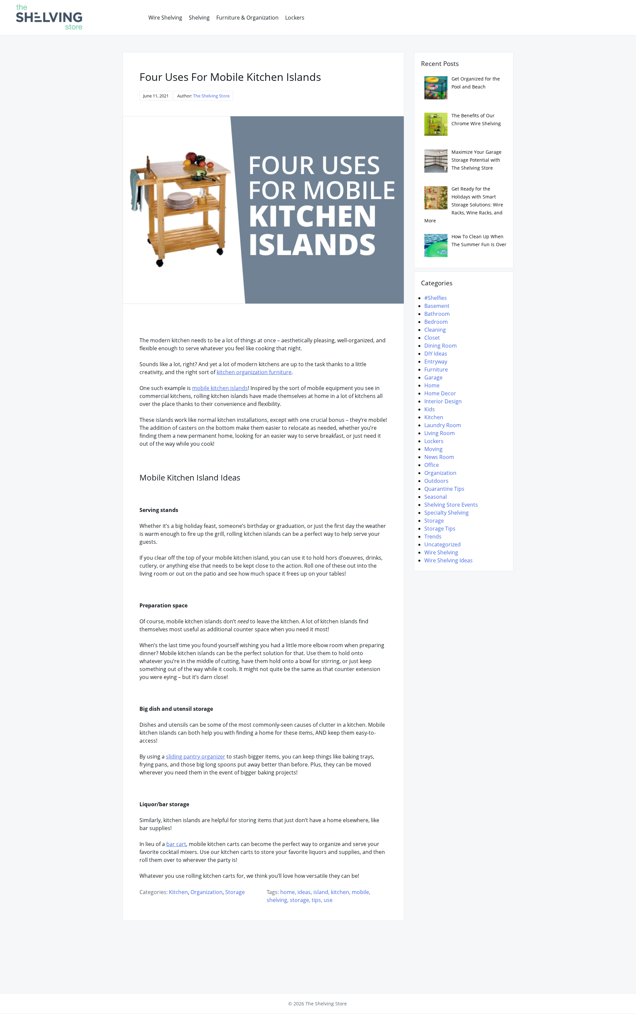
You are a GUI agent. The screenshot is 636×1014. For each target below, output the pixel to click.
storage (299, 900)
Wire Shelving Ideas (448, 560)
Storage (235, 892)
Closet (432, 337)
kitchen (340, 892)
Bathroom (437, 313)
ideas (304, 892)
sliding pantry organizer (195, 756)
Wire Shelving (165, 17)
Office (431, 465)
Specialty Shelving (446, 512)
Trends (433, 536)
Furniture (436, 369)
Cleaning (435, 329)
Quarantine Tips (444, 488)
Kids (429, 409)
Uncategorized (442, 544)
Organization (206, 892)
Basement (437, 306)
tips (316, 900)
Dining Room (440, 345)
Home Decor (440, 393)
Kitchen (178, 892)
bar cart (176, 844)
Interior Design (443, 401)
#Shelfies (435, 298)
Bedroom (436, 321)
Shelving (199, 17)
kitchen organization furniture (254, 372)
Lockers (294, 17)
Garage (433, 377)
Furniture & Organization (247, 17)
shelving (277, 900)
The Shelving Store (211, 96)
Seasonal (435, 496)
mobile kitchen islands (220, 388)
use (328, 900)
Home (432, 385)
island (320, 892)
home (287, 892)
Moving (433, 449)
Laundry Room (442, 425)
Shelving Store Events (451, 504)
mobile (360, 892)
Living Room (439, 433)
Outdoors (436, 480)
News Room (439, 457)
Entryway (435, 361)
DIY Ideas (435, 353)
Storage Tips (439, 528)
